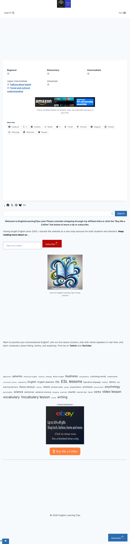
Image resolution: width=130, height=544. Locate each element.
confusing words (98, 376)
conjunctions (112, 377)
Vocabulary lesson (35, 397)
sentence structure (43, 392)
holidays (105, 382)
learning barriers (10, 387)
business (71, 376)
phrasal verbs (57, 387)
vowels (53, 398)
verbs (97, 391)
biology (49, 377)
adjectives (7, 377)
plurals (66, 387)
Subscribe (50, 244)
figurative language (92, 382)
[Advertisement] (65, 41)
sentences (29, 392)
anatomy (41, 377)
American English (30, 377)
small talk (63, 392)
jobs (118, 382)
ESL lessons (71, 381)
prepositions (76, 387)
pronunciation (99, 387)
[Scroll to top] (1, 541)
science (18, 391)
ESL (57, 381)
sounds (72, 392)
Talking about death (20, 84)
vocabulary (11, 397)
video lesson (111, 392)
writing (62, 397)
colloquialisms (84, 377)
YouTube (86, 345)
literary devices (27, 387)
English (32, 381)
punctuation (8, 392)
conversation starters (10, 382)
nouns (46, 386)
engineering (22, 382)
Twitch (73, 345)
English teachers (46, 382)
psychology (112, 386)
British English (58, 377)
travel (90, 392)
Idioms (112, 382)
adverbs (17, 376)
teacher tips (82, 392)
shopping (55, 392)
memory (39, 387)
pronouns (88, 387)
